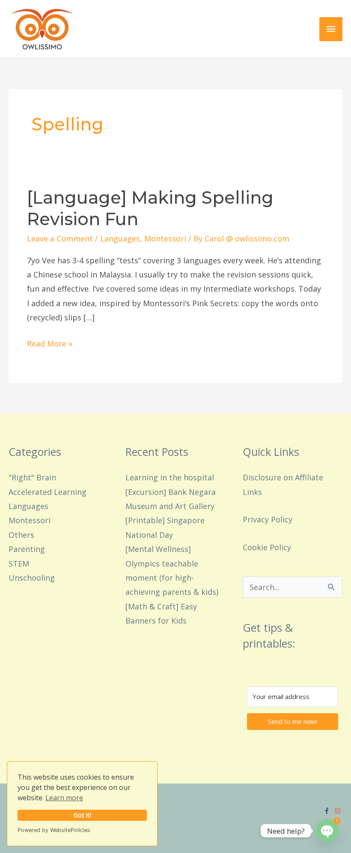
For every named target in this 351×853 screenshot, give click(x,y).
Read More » (49, 343)
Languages (120, 238)
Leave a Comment (60, 238)
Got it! (82, 815)
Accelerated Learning (47, 492)
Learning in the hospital (169, 477)
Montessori (165, 238)
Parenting (27, 549)
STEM (19, 563)
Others (21, 535)
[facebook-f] (328, 811)
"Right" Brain (32, 477)
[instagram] (338, 811)
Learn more (64, 797)
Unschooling (32, 578)
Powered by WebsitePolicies (54, 830)
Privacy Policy (267, 519)
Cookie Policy (267, 547)
